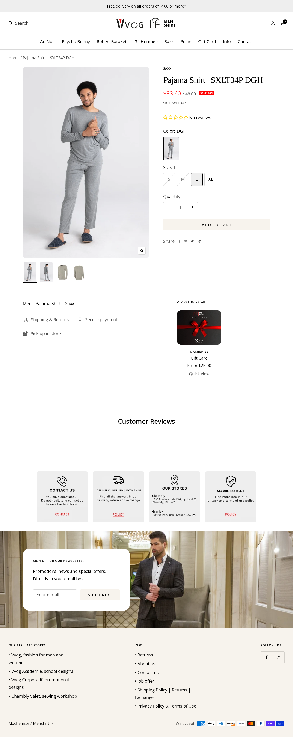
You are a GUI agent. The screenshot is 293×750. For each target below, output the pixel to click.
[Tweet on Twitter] (192, 241)
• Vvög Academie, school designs (41, 671)
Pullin (185, 41)
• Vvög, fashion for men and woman (36, 658)
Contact (245, 41)
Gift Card (207, 41)
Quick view (199, 374)
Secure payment (101, 319)
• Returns (144, 655)
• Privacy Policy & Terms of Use (165, 706)
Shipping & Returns (50, 319)
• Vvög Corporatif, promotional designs (39, 683)
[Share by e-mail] (199, 241)
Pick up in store (45, 333)
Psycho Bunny (76, 41)
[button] (176, 117)
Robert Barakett (112, 41)
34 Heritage (146, 41)
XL (210, 179)
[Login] (273, 23)
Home (14, 57)
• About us (145, 664)
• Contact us (147, 672)
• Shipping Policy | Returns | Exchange (163, 693)
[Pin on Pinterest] (185, 241)
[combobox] (47, 23)
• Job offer (144, 681)
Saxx (169, 41)
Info (227, 41)
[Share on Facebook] (180, 241)
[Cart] (282, 23)
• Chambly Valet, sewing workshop (43, 696)
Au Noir (47, 41)
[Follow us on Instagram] (278, 657)
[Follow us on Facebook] (267, 657)
